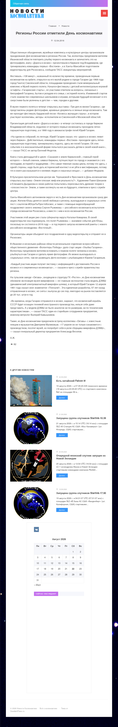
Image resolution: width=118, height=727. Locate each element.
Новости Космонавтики (31, 15)
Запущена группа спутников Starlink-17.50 (81, 493)
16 (80, 563)
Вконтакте (36, 529)
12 (52, 563)
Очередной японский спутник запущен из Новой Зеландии (80, 457)
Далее (62, 397)
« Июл (37, 584)
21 (66, 568)
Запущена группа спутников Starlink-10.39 (81, 418)
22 (73, 568)
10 (38, 563)
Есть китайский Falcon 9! (71, 380)
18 (45, 568)
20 (59, 568)
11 (45, 563)
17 (38, 568)
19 (52, 568)
